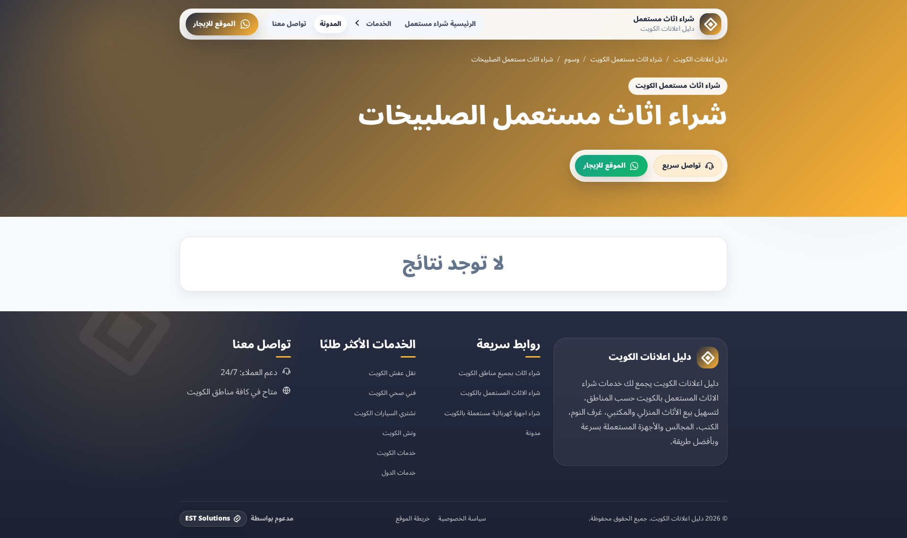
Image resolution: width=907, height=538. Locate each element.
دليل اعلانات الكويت (700, 59)
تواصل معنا (289, 24)
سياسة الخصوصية (462, 518)
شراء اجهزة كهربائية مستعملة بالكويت (492, 413)
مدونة (533, 433)
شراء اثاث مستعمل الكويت (626, 59)
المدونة (330, 24)
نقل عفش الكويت (392, 373)
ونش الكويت (399, 433)
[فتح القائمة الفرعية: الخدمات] (358, 24)
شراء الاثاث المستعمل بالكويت (500, 393)
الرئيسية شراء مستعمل (440, 24)
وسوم (572, 59)
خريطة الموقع (413, 518)
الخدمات (378, 24)
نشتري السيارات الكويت (385, 413)
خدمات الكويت (396, 453)
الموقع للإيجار (214, 24)
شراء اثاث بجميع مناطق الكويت (499, 373)
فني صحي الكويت (392, 393)
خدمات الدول (399, 472)
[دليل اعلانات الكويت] (708, 357)
